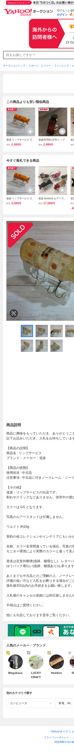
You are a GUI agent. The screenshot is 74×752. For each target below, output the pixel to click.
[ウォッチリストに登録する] (30, 131)
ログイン (62, 14)
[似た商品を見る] (14, 313)
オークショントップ (14, 65)
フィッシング (61, 65)
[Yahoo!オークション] (29, 10)
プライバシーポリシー (56, 737)
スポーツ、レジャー (40, 65)
